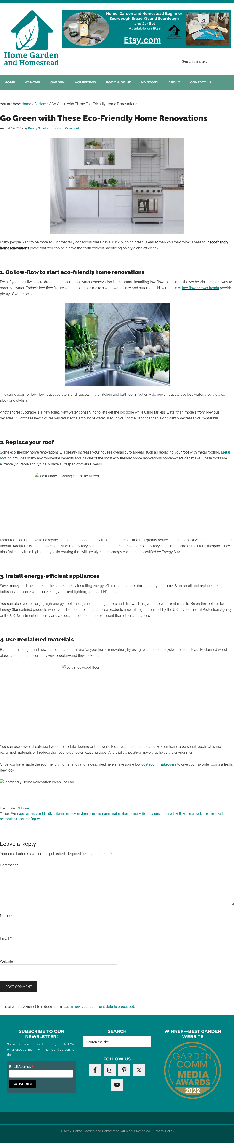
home (168, 813)
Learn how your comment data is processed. (99, 1006)
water (41, 819)
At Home (23, 808)
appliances (27, 813)
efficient (59, 813)
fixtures (147, 813)
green (158, 813)
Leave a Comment (66, 128)
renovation (218, 813)
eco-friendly (44, 813)
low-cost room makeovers (155, 764)
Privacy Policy (163, 1131)
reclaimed (203, 813)
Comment (9, 865)
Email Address (21, 1066)
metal (190, 813)
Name (6, 915)
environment (86, 813)
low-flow (179, 813)
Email (6, 938)
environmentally (129, 813)
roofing (31, 819)
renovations (8, 819)
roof (21, 819)
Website (6, 961)
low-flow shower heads (200, 288)
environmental (106, 813)
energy (71, 813)
